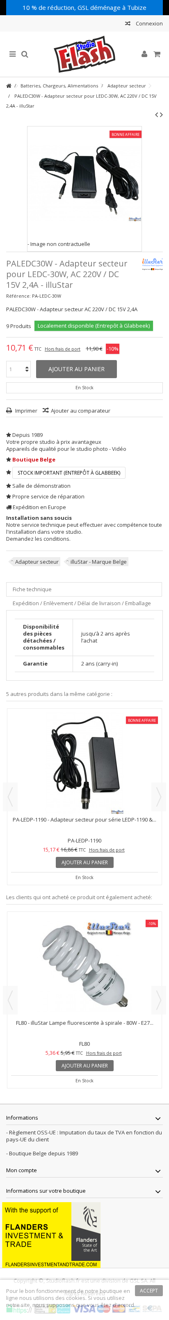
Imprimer (25, 410)
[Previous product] (156, 114)
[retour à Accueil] (8, 86)
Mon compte (21, 1170)
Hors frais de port (62, 349)
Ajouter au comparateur (80, 410)
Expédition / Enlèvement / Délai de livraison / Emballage (82, 603)
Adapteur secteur (37, 561)
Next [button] (158, 797)
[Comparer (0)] (127, 24)
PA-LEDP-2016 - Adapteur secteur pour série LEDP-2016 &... (84, 819)
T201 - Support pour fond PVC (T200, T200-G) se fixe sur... (84, 1022)
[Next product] (161, 114)
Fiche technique (32, 589)
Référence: (18, 296)
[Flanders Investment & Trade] (51, 1234)
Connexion (149, 23)
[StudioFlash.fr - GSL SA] (84, 54)
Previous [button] (10, 797)
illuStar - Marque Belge (99, 561)
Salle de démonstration (41, 485)
